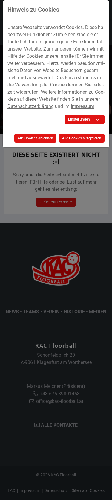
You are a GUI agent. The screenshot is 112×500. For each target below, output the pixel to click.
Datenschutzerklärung (30, 106)
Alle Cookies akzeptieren (81, 138)
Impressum (82, 106)
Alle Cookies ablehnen (35, 138)
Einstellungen (79, 119)
